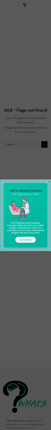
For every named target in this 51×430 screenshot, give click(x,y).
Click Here (25, 239)
